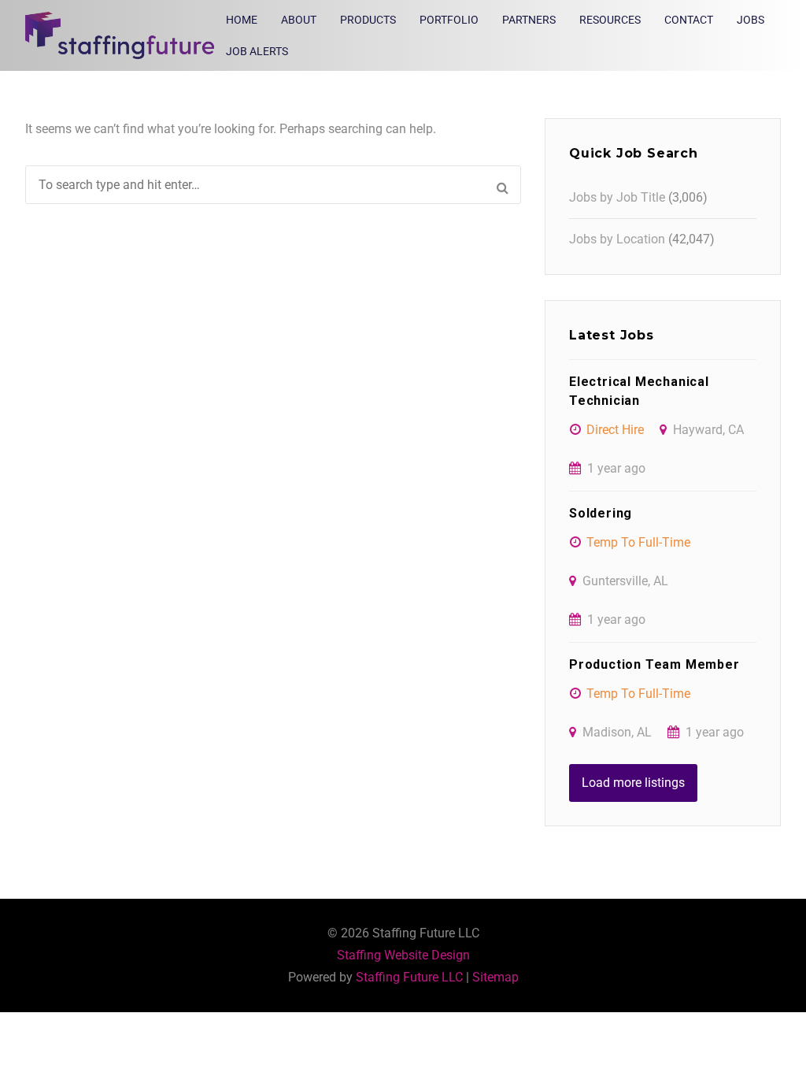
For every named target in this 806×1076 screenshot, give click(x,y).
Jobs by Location (617, 239)
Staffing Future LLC (409, 977)
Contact (688, 19)
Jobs (750, 19)
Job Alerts (257, 51)
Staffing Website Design (403, 955)
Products (368, 19)
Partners (529, 19)
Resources (610, 19)
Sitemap (495, 977)
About (298, 19)
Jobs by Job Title (617, 197)
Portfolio (449, 19)
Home (241, 19)
